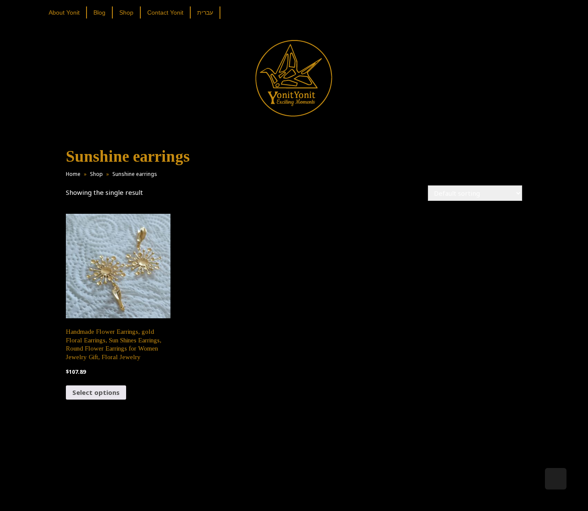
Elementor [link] (306, 495)
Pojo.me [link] (280, 490)
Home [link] (73, 174)
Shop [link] (96, 174)
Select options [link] (96, 392)
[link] (67, 12)
